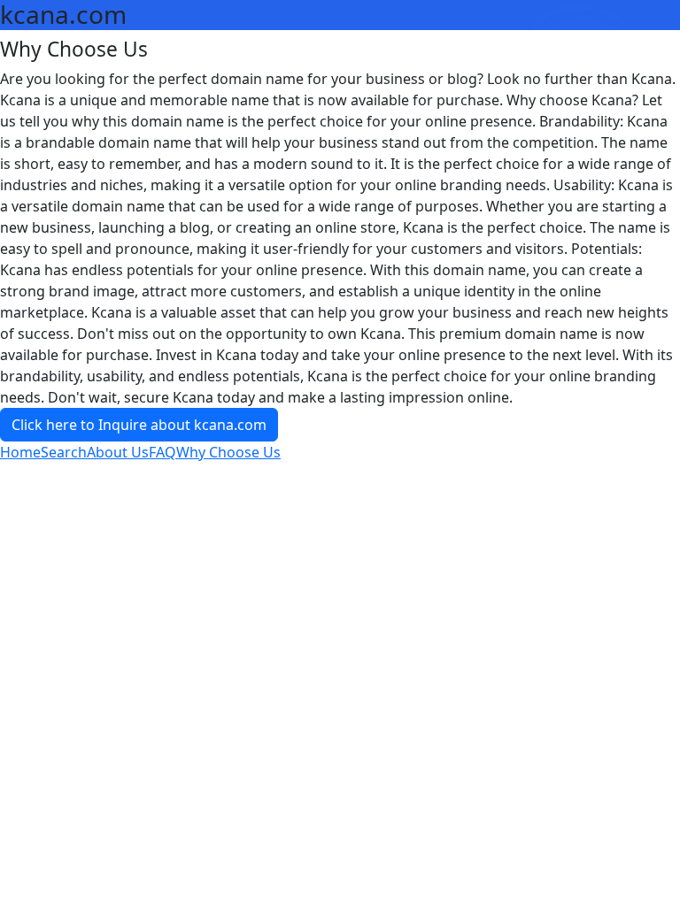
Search (64, 452)
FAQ (162, 452)
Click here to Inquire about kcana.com (139, 424)
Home (20, 452)
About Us (118, 452)
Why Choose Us (228, 452)
